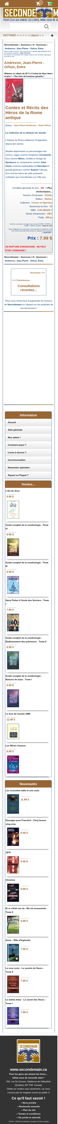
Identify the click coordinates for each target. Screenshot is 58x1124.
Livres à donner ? (17, 452)
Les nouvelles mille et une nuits (22, 790)
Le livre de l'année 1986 (18, 714)
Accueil (12, 422)
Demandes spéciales (19, 467)
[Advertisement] (30, 335)
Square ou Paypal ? (18, 475)
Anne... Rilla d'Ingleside (18, 940)
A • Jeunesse (39, 44)
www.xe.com (47, 226)
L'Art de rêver (13, 491)
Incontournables (16, 460)
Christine (10, 880)
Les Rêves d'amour (16, 745)
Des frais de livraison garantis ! (29, 76)
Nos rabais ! (14, 437)
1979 (8, 852)
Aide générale (15, 430)
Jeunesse (25, 44)
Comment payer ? (17, 445)
